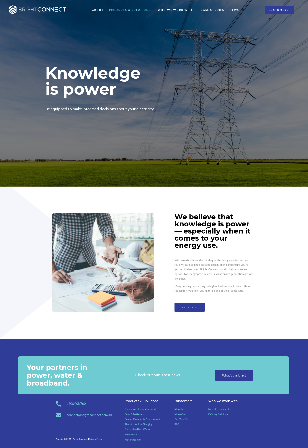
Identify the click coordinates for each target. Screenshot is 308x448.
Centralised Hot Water (137, 429)
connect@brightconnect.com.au (89, 415)
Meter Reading (133, 439)
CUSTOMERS (278, 9)
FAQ (176, 424)
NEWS (234, 9)
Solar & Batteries (134, 414)
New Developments (219, 408)
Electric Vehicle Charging (139, 424)
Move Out (180, 414)
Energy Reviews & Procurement (142, 419)
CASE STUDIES (212, 9)
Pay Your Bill (181, 419)
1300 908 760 (76, 403)
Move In (179, 408)
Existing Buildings (218, 414)
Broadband (131, 434)
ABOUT (98, 9)
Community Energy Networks (141, 408)
